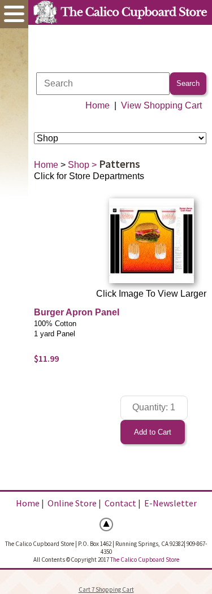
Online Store (72, 503)
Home (97, 105)
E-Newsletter (170, 503)
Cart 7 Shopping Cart (106, 589)
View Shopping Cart (161, 105)
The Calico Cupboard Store (144, 559)
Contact (120, 503)
